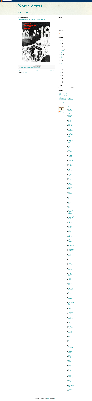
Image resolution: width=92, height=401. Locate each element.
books (69, 143)
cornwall (69, 164)
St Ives (69, 350)
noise (35, 67)
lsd (68, 242)
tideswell (69, 362)
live (68, 240)
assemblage (70, 126)
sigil (69, 336)
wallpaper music (71, 385)
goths (69, 206)
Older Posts (52, 70)
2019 (61, 47)
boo (69, 142)
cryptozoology (70, 166)
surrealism (70, 359)
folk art (69, 202)
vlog (69, 382)
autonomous (70, 130)
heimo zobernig (71, 216)
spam (69, 345)
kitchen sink (70, 236)
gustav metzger (70, 210)
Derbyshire (70, 174)
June (61, 60)
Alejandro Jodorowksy (70, 113)
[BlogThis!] (37, 66)
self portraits (70, 331)
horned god (70, 222)
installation (70, 227)
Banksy (69, 133)
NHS (69, 268)
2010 (61, 78)
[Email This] (36, 66)
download (70, 184)
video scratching (71, 377)
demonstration (70, 173)
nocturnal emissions (30, 67)
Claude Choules (71, 160)
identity (69, 225)
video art (69, 376)
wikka (69, 386)
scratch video (70, 327)
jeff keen (69, 231)
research (69, 317)
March (62, 64)
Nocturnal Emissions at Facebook (65, 98)
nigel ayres (70, 270)
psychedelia (70, 301)
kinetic (69, 235)
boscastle (70, 145)
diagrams (69, 179)
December (62, 49)
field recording (70, 196)
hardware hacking (70, 212)
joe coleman (70, 232)
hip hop (69, 218)
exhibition (70, 191)
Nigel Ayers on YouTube (63, 97)
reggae (69, 314)
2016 (61, 69)
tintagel (69, 365)
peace (69, 285)
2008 (61, 81)
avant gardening (71, 131)
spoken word (70, 348)
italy (21, 67)
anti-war (69, 120)
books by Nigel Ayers (63, 93)
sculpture (69, 328)
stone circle (70, 352)
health (69, 214)
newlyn (69, 267)
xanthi (69, 390)
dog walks (70, 182)
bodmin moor (70, 139)
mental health (70, 250)
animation (70, 119)
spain (69, 344)
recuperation (70, 312)
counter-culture (70, 165)
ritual (69, 322)
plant (69, 292)
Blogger (55, 398)
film (68, 197)
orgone (69, 279)
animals (69, 117)
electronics (70, 187)
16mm (69, 106)
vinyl (69, 379)
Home (36, 70)
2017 (61, 68)
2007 (61, 82)
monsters (69, 256)
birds (69, 136)
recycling (69, 313)
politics (69, 297)
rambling (69, 309)
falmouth (69, 194)
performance (38, 67)
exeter (69, 189)
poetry (69, 294)
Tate (69, 360)
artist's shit (70, 125)
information (70, 226)
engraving (70, 188)
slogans (69, 337)
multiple (69, 259)
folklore (69, 203)
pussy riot (70, 307)
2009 (61, 79)
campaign (70, 151)
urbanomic (70, 375)
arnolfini (69, 121)
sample (69, 326)
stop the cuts (70, 355)
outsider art (70, 280)
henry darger (70, 217)
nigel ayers (70, 269)
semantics (70, 332)
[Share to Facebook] (39, 66)
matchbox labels (71, 249)
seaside (69, 330)
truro (69, 371)
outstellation (70, 283)
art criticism (70, 124)
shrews (69, 335)
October (62, 54)
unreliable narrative (70, 373)
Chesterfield (70, 156)
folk (68, 201)
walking (69, 384)
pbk (69, 284)
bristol (69, 146)
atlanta (69, 129)
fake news (70, 193)
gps (69, 207)
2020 (61, 46)
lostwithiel (70, 241)
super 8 (69, 357)
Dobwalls (69, 180)
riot (68, 321)
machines (70, 244)
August (62, 57)
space (69, 342)
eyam (69, 192)
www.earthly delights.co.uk (63, 100)
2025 (61, 39)
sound (69, 340)
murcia (69, 260)
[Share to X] (38, 66)
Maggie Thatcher (71, 245)
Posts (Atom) (24, 72)
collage (69, 161)
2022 (61, 43)
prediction (70, 298)
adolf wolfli (70, 110)
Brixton (69, 147)
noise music (70, 276)
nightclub (25, 67)
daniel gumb (70, 170)
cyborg (69, 168)
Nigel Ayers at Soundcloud (63, 95)
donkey (69, 183)
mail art (69, 246)
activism (69, 109)
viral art (69, 381)
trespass (69, 370)
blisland (69, 137)
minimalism (70, 251)
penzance (70, 287)
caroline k (70, 152)
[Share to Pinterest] (40, 66)
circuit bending (70, 159)
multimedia (70, 258)
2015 (61, 71)
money (69, 255)
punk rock (70, 305)
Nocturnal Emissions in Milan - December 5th (31, 19)
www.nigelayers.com (62, 102)
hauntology (70, 213)
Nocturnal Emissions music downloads (66, 99)
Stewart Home (70, 351)
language (70, 239)
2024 (61, 40)
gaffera (48, 398)
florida (69, 198)
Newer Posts (20, 70)
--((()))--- (61, 111)
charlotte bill (70, 155)
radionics (69, 308)
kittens (69, 237)
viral (69, 380)
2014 (61, 72)
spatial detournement (70, 347)
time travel (70, 364)
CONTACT (61, 94)
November (62, 50)
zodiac (69, 391)
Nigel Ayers (30, 6)
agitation (69, 111)
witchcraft (69, 389)
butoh (69, 150)
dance (69, 169)
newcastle (70, 265)
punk (69, 304)
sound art (69, 341)
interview (69, 228)
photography (70, 289)
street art (69, 356)
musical (69, 263)
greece (69, 208)
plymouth (69, 293)
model (69, 253)
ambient (69, 116)
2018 (61, 66)
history (69, 221)
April (61, 63)
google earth (70, 205)
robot (69, 323)
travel (69, 369)
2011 (61, 76)
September (62, 56)
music (23, 67)
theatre (69, 361)
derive (69, 175)
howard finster (70, 223)
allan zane (70, 115)
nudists (69, 278)
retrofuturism (70, 318)
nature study (70, 264)
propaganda (70, 299)
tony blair (69, 366)
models (69, 254)
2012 (61, 75)
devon (69, 178)
